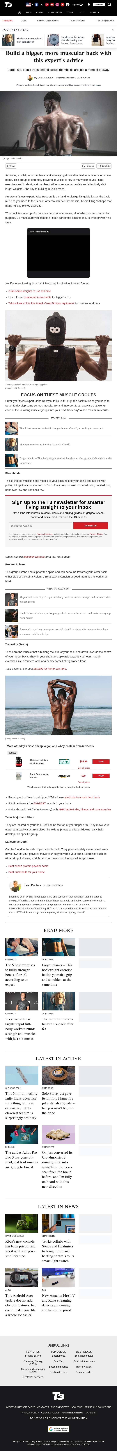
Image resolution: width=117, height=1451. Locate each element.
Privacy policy (30, 1412)
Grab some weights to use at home (29, 291)
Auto (82, 12)
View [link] (101, 761)
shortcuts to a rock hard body (82, 797)
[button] (58, 760)
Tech (28, 12)
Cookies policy (50, 1412)
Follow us (90, 166)
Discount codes (84, 1372)
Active (39, 12)
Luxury (70, 12)
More (93, 12)
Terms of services (45, 534)
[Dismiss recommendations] (113, 30)
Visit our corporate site (94, 1442)
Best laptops (58, 1355)
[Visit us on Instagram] (57, 4)
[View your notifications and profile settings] (89, 5)
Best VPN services (33, 1377)
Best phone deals (83, 1355)
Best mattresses (58, 1372)
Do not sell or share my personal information (58, 1418)
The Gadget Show (105, 20)
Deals (23, 20)
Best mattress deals (84, 1361)
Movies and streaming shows (33, 1370)
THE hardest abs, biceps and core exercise (84, 809)
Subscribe (98, 4)
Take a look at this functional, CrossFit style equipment (41, 303)
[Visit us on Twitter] (42, 4)
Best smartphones (58, 1366)
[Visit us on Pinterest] (47, 4)
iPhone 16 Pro (33, 1355)
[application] (58, 253)
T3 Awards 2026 (77, 20)
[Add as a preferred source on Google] (58, 1429)
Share (12, 166)
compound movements (37, 297)
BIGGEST (40, 803)
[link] (19, 761)
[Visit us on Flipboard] (62, 4)
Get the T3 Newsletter (47, 20)
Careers (91, 1412)
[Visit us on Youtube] (52, 4)
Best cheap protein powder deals (28, 866)
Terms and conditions (98, 1407)
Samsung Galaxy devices (33, 1362)
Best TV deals (84, 1366)
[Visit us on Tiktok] (67, 4)
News (87, 77)
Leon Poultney (45, 77)
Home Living (55, 12)
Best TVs (58, 1361)
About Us (76, 1407)
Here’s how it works (93, 85)
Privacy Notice (96, 534)
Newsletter (105, 166)
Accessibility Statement (20, 1407)
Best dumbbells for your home (26, 872)
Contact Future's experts (53, 1407)
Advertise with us (72, 1412)
